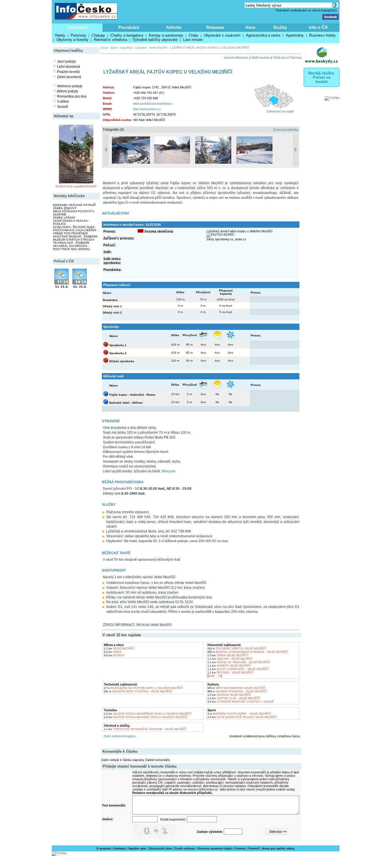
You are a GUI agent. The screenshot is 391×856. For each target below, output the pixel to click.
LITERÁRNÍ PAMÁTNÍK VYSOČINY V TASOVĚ (241, 701)
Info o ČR (318, 27)
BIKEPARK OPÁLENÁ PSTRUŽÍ (74, 205)
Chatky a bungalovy (126, 35)
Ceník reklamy (185, 848)
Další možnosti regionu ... (120, 736)
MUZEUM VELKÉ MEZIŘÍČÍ (229, 694)
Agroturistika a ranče (263, 35)
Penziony (78, 35)
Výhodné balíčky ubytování (155, 39)
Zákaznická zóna (160, 848)
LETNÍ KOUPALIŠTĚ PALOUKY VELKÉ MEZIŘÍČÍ (242, 717)
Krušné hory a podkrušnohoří (76, 186)
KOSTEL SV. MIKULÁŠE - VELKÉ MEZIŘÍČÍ (239, 662)
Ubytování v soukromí (222, 35)
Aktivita (173, 27)
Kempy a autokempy (166, 35)
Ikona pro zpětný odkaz (278, 848)
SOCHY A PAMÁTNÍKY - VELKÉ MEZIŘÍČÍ (238, 669)
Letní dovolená (68, 67)
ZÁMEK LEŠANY (64, 217)
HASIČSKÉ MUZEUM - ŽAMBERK (75, 236)
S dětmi (63, 102)
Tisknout (295, 57)
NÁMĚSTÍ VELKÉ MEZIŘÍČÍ (229, 665)
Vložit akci (280, 57)
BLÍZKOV (114, 655)
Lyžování (141, 47)
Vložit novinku (260, 57)
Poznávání (128, 27)
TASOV (113, 652)
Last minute (193, 39)
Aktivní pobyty (67, 91)
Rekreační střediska (110, 39)
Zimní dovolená (69, 77)
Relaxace (215, 27)
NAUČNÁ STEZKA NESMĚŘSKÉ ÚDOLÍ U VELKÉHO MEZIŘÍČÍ (147, 713)
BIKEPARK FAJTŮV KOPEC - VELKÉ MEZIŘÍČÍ (239, 713)
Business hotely (322, 35)
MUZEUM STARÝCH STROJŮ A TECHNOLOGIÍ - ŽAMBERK (73, 241)
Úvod (104, 47)
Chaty (193, 35)
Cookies (240, 848)
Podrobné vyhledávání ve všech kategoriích (306, 10)
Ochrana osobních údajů (215, 848)
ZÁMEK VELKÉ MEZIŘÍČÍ (228, 655)
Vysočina (126, 47)
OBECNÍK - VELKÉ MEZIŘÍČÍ (230, 658)
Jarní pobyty (66, 62)
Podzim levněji (68, 72)
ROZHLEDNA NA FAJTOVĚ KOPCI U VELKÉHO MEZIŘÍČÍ (143, 688)
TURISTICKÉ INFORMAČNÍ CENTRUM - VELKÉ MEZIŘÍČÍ (145, 729)
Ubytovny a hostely (72, 39)
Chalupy (98, 35)
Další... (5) (214, 676)
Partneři (254, 848)
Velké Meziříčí (158, 47)
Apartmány (295, 35)
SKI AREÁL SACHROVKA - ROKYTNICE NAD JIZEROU (71, 247)
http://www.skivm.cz (147, 109)
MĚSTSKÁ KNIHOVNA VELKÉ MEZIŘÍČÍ (237, 688)
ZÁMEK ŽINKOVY (65, 208)
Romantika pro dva (71, 96)
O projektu (103, 848)
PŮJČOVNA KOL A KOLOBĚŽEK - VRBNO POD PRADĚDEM (75, 232)
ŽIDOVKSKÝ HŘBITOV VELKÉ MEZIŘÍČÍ (237, 648)
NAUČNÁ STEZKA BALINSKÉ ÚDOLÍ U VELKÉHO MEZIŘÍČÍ (146, 717)
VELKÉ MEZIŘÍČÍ (119, 648)
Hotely (60, 35)
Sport (114, 47)
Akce (250, 27)
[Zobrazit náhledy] (285, 129)
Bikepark (168, 471)
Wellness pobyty (69, 86)
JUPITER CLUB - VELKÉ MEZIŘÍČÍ (234, 698)
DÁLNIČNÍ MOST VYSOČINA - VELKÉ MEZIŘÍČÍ (138, 691)
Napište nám (137, 848)
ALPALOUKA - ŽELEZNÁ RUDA (74, 227)
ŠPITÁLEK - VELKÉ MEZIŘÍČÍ (230, 672)
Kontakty (120, 848)
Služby (280, 27)
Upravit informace (236, 57)
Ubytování (77, 27)
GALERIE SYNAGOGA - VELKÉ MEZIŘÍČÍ (237, 691)
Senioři (62, 107)
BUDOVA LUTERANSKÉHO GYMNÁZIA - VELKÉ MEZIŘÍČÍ (248, 652)
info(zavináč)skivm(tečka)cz (153, 103)
